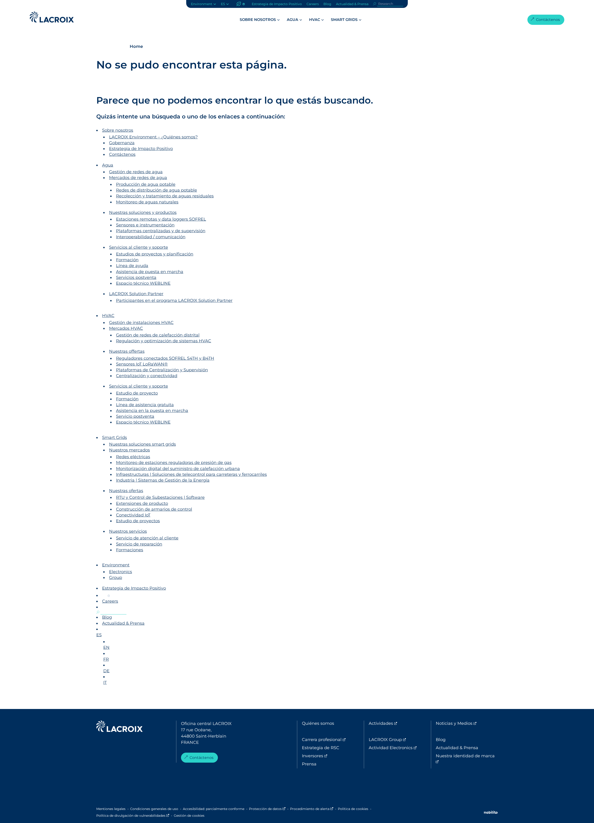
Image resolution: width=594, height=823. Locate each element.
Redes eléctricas (133, 456)
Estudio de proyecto (137, 393)
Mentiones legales (111, 809)
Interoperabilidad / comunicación (150, 236)
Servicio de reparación (139, 544)
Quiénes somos (318, 723)
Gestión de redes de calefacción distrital (158, 335)
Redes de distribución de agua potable (156, 190)
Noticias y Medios (467, 723)
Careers (313, 4)
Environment (201, 4)
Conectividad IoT (133, 515)
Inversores (332, 755)
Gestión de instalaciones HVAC (141, 322)
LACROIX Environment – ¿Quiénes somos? (153, 137)
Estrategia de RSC (320, 747)
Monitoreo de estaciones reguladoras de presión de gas (174, 462)
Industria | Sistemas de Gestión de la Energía (163, 480)
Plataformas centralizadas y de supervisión (160, 230)
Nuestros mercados (129, 450)
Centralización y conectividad (146, 375)
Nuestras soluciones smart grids (142, 444)
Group (115, 577)
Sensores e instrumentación (145, 225)
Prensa (309, 764)
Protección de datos (267, 809)
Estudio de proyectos (138, 520)
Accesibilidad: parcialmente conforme (213, 809)
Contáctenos (548, 19)
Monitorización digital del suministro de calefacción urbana (178, 468)
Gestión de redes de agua (136, 171)
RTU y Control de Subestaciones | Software (160, 497)
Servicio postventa (135, 416)
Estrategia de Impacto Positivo (277, 4)
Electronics (120, 571)
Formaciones (129, 549)
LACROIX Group (400, 739)
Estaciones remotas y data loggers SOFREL (161, 219)
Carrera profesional (333, 739)
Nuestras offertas (127, 351)
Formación (127, 259)
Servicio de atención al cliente (147, 538)
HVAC (314, 19)
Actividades (400, 723)
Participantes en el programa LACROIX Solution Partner (174, 300)
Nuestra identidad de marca (465, 758)
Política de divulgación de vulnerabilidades (132, 815)
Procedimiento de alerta (311, 809)
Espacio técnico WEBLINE (143, 283)
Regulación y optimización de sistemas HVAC (163, 340)
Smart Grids (344, 19)
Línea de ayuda (132, 265)
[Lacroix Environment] (119, 727)
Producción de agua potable (145, 184)
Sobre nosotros (258, 19)
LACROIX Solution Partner (136, 293)
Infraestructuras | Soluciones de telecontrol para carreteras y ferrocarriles (191, 474)
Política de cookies (353, 809)
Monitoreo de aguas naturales (147, 202)
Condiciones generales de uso (154, 809)
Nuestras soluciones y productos (143, 212)
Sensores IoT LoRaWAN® (142, 364)
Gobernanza (122, 142)
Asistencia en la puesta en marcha (152, 410)
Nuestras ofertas (126, 490)
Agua (292, 19)
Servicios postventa (136, 277)
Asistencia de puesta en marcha (149, 271)
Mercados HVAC (126, 328)
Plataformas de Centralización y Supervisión (162, 369)
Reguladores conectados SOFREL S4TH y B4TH (165, 358)
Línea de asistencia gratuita (145, 404)
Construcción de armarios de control (154, 509)
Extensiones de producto (142, 503)
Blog (327, 4)
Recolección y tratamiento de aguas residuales (165, 196)
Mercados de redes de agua (138, 177)
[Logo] (52, 17)
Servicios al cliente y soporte (138, 247)
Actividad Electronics (400, 747)
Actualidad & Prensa (352, 4)
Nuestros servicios (128, 531)
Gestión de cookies (189, 815)
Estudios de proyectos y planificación (154, 254)
